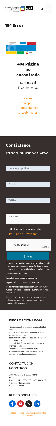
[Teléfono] (28, 200)
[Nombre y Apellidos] (28, 168)
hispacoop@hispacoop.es (19, 383)
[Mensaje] (28, 223)
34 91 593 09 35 (24, 380)
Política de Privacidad (23, 234)
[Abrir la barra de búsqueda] (42, 8)
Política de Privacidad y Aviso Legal (24, 413)
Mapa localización (16, 386)
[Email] (28, 184)
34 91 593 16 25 (39, 380)
